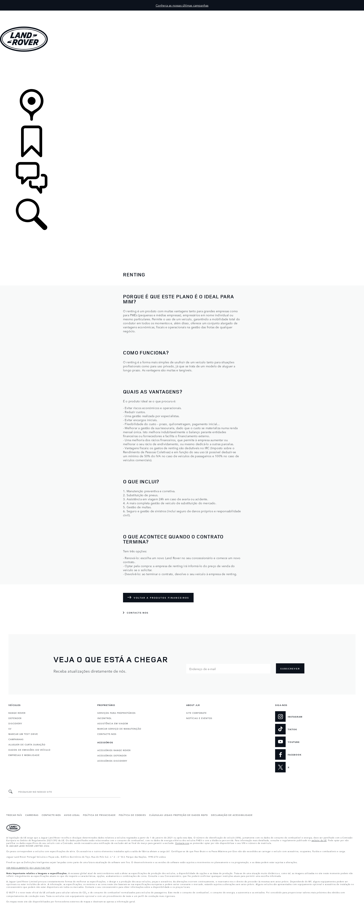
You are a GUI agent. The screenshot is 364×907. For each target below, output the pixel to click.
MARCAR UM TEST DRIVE (23, 733)
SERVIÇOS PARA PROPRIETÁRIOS (116, 712)
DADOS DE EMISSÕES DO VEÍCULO (29, 749)
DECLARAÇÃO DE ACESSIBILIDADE (232, 814)
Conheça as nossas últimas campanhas (182, 5)
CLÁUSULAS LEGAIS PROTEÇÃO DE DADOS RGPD (178, 814)
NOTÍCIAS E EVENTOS (199, 718)
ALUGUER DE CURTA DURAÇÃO (26, 744)
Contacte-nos (182, 843)
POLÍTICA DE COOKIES (132, 814)
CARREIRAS (32, 814)
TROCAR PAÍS (14, 814)
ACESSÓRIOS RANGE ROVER (114, 750)
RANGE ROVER (16, 712)
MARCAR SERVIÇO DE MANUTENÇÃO (119, 728)
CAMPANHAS (16, 739)
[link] (182, 71)
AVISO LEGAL (72, 814)
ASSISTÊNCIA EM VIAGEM (112, 723)
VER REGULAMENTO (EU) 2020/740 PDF (28, 867)
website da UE (319, 840)
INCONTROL (104, 718)
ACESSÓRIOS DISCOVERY (112, 760)
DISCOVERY (15, 723)
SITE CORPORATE (196, 712)
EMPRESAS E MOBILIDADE (24, 755)
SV (9, 728)
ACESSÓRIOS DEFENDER (112, 755)
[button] (182, 13)
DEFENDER (14, 718)
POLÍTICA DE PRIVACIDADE (99, 814)
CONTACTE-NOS (106, 733)
